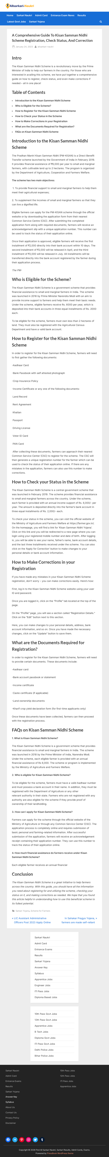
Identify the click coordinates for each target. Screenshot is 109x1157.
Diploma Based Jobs (46, 997)
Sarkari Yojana (37, 21)
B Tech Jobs (41, 1031)
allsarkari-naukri (46, 46)
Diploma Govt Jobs (45, 1037)
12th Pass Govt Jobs (46, 1019)
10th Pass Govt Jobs (46, 1013)
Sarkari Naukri (24, 15)
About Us (10, 1107)
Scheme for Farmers (40, 911)
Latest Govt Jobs (16, 21)
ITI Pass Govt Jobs (45, 1043)
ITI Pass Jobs (42, 991)
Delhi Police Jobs (44, 1049)
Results (81, 15)
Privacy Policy (12, 1118)
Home (10, 15)
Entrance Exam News (62, 15)
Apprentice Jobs (44, 979)
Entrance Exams (13, 1081)
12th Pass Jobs (67, 1076)
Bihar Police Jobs (44, 1055)
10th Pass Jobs (67, 1070)
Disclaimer (11, 1123)
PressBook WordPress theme (60, 1153)
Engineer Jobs (42, 985)
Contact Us (11, 1112)
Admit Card (41, 15)
